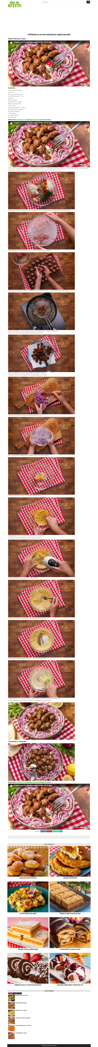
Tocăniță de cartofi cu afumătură (22, 1017)
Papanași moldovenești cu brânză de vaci (70, 985)
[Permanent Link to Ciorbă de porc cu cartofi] (11, 1013)
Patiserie (19, 993)
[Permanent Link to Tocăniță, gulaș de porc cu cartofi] (11, 1028)
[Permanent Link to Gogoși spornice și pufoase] (28, 861)
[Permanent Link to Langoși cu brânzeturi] (70, 861)
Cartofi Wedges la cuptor (21, 1033)
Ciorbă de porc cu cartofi (21, 1010)
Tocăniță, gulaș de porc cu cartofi (23, 1025)
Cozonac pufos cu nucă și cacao (70, 949)
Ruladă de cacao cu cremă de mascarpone (28, 985)
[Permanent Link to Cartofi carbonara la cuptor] (28, 896)
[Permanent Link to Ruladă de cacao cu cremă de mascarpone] (28, 968)
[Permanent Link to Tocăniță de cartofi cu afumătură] (11, 1020)
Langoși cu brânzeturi (70, 878)
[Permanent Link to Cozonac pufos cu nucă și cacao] (70, 932)
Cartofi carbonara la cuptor (28, 913)
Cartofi (10, 993)
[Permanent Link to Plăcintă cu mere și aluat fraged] (28, 932)
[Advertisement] (49, 19)
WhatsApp (56, 831)
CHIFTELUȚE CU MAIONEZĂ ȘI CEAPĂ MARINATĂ (31, 119)
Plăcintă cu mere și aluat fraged (28, 949)
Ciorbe (14, 993)
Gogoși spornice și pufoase (28, 878)
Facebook (43, 831)
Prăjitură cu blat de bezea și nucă (70, 913)
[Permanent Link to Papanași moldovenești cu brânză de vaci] (70, 968)
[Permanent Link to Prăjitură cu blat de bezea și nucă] (70, 896)
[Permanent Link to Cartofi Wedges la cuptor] (11, 1035)
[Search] (88, 2)
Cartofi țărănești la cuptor (21, 1002)
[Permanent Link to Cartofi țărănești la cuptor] (11, 1005)
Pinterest (49, 831)
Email (61, 831)
